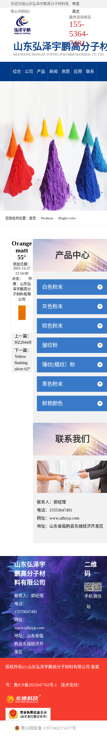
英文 (75, 11)
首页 (32, 218)
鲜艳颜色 (55, 403)
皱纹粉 (52, 345)
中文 (75, 4)
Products (47, 218)
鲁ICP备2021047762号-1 (35, 685)
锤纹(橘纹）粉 (61, 364)
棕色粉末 (55, 326)
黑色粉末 (55, 384)
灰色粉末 (55, 306)
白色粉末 (55, 287)
